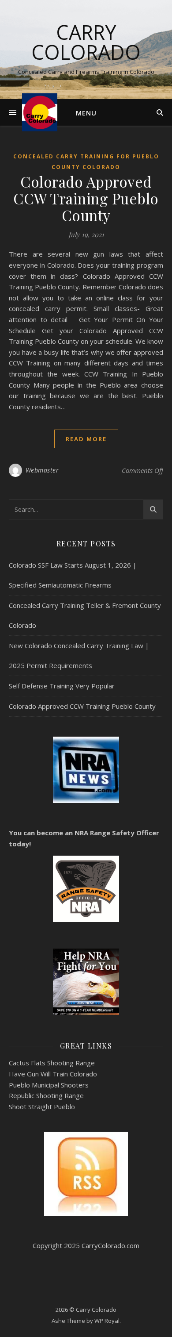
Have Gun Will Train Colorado (53, 1073)
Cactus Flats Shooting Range (52, 1062)
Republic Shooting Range (46, 1095)
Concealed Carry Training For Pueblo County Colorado (86, 162)
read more (86, 439)
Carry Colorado (86, 42)
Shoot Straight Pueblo (42, 1106)
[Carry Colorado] (39, 112)
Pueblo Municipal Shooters (49, 1084)
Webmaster (42, 470)
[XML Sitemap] (86, 1174)
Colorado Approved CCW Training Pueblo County (86, 198)
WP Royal (107, 1321)
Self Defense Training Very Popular (62, 685)
